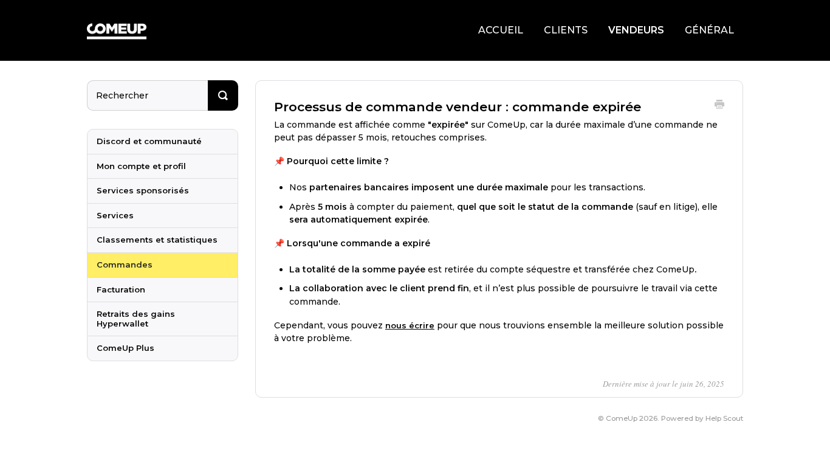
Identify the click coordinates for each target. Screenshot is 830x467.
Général (709, 30)
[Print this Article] (719, 105)
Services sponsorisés (143, 190)
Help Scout (724, 418)
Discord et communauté (149, 141)
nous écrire (409, 325)
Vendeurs (636, 30)
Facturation (121, 289)
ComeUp (621, 418)
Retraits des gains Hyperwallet (136, 318)
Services (115, 215)
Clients (566, 30)
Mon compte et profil (141, 166)
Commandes (125, 264)
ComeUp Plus (125, 348)
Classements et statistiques (157, 239)
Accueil (500, 30)
